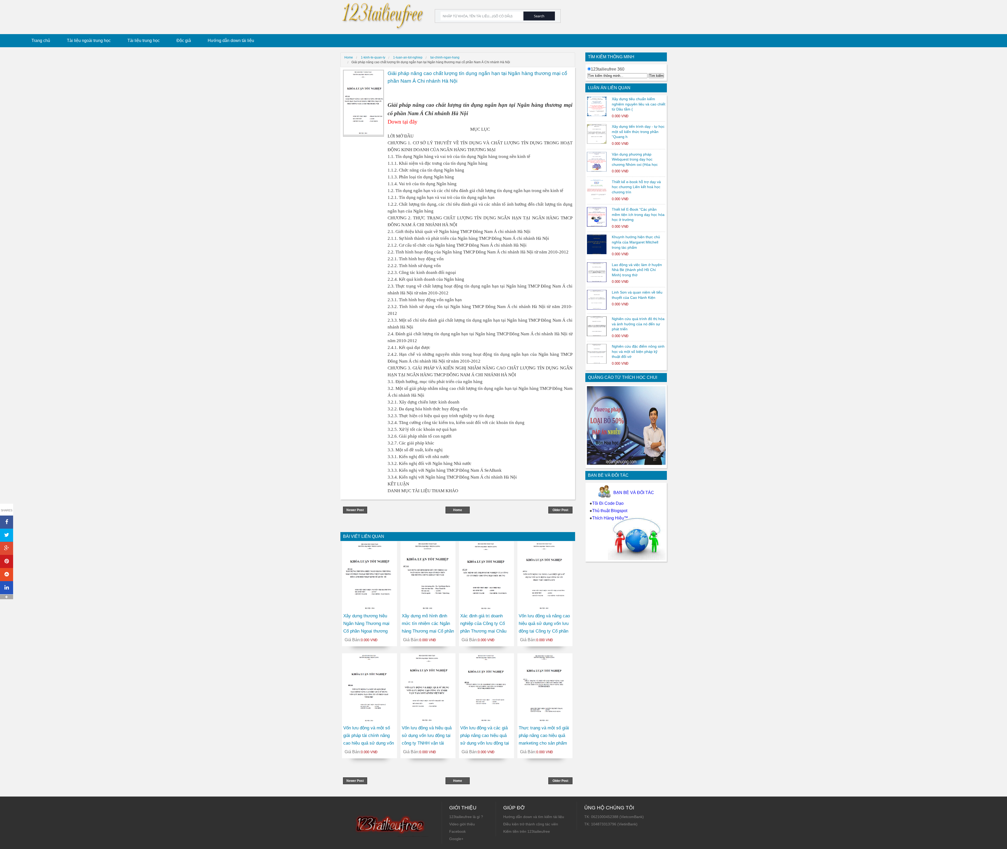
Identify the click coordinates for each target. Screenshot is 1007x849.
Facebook (457, 831)
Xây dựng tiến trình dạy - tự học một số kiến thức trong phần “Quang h (638, 131)
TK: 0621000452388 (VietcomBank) (614, 817)
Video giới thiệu (462, 824)
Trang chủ (40, 40)
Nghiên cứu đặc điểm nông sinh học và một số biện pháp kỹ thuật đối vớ (638, 351)
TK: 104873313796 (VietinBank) (611, 824)
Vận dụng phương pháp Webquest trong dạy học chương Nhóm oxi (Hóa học (635, 159)
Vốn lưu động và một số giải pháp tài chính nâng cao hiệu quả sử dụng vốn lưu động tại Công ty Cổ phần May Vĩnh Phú (368, 743)
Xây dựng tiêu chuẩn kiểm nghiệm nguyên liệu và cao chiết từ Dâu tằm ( (638, 104)
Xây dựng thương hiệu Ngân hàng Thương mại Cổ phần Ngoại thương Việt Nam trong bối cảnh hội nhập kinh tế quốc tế (366, 631)
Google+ (456, 839)
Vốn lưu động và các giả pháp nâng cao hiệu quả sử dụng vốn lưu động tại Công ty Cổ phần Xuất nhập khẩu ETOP (484, 743)
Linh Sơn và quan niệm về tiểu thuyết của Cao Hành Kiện (637, 295)
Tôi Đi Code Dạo (608, 503)
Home (457, 510)
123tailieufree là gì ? (466, 817)
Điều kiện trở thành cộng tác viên (530, 824)
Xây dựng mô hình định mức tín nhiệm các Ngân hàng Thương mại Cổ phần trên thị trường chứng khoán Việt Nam (428, 631)
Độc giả (183, 40)
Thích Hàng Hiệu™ (610, 518)
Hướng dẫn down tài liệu (231, 40)
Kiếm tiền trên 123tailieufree (526, 831)
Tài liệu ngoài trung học (89, 40)
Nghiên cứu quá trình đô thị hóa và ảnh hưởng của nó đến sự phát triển (638, 324)
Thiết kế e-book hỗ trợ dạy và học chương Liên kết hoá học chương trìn (636, 187)
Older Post (560, 510)
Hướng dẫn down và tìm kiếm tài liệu (533, 817)
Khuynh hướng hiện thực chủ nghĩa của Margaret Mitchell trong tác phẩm (636, 242)
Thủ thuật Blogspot (609, 510)
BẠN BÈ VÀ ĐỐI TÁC (633, 492)
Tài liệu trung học (143, 40)
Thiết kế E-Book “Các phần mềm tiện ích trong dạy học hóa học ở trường (638, 214)
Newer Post (355, 510)
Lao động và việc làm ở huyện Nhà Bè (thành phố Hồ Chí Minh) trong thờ (637, 270)
